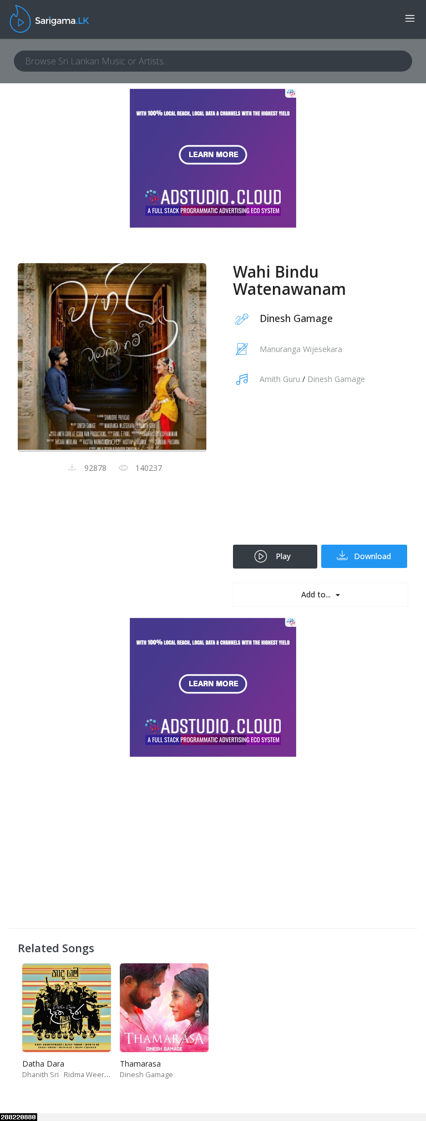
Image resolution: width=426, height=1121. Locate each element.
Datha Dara (43, 1063)
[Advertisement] (320, 472)
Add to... (317, 594)
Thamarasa (140, 1063)
